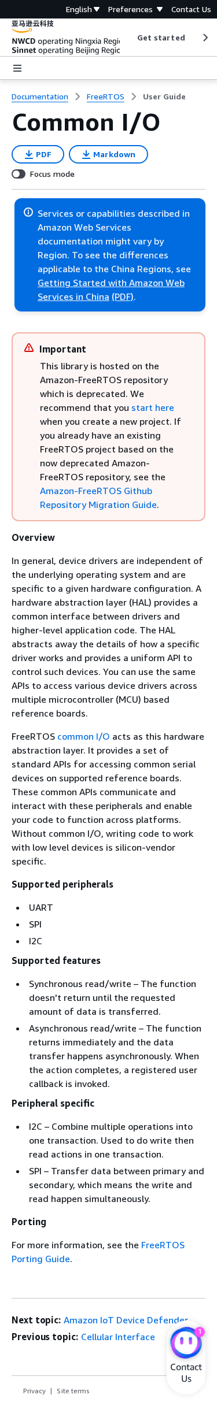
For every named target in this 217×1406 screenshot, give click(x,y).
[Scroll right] (204, 37)
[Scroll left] (128, 37)
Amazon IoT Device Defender (126, 1320)
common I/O (83, 736)
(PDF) (123, 296)
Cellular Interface (118, 1336)
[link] (164, 96)
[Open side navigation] (17, 68)
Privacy (34, 1390)
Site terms (73, 1390)
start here (152, 407)
